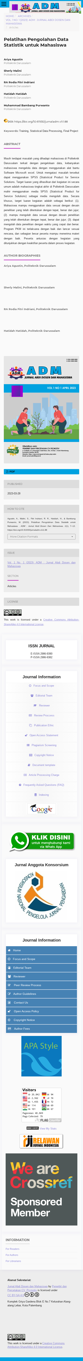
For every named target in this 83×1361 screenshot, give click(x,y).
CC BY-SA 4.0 (15, 1295)
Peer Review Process (27, 985)
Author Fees (21, 1028)
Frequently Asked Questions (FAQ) (43, 784)
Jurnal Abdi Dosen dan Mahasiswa (27, 1286)
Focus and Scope (43, 685)
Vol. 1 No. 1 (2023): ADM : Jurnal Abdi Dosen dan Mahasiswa (38, 21)
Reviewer (44, 705)
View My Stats (48, 1128)
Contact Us (20, 1002)
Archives (24, 16)
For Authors (12, 1255)
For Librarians (13, 1261)
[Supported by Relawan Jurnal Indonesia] (41, 1148)
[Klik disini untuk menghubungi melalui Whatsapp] (41, 853)
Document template (43, 765)
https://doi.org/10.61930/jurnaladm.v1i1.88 (41, 121)
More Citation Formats (24, 536)
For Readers (12, 1249)
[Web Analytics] (33, 1128)
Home (10, 16)
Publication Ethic (44, 725)
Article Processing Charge (44, 774)
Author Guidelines (24, 993)
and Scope (24, 959)
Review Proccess (44, 715)
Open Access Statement (44, 735)
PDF (12, 471)
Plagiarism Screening (44, 745)
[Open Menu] (3, 3)
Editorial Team (44, 695)
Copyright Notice (44, 755)
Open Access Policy (26, 1011)
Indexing (44, 794)
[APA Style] (41, 1075)
